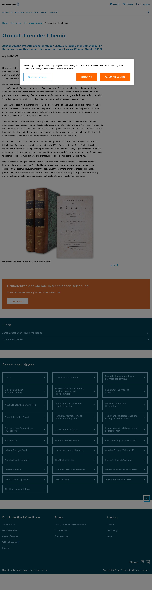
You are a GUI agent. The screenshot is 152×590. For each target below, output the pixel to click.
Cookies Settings (37, 77)
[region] (77, 72)
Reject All (86, 77)
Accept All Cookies (115, 77)
